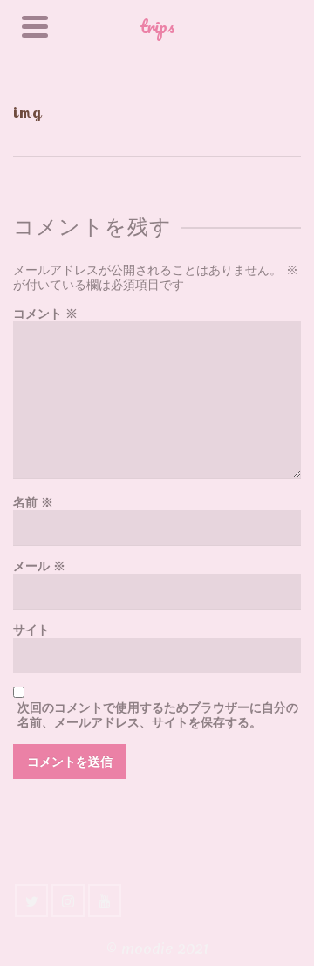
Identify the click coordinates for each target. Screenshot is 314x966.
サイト (31, 630)
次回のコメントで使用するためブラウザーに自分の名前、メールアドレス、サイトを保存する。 (157, 715)
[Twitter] (31, 900)
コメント (45, 314)
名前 (33, 502)
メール (39, 566)
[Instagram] (68, 900)
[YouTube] (104, 900)
